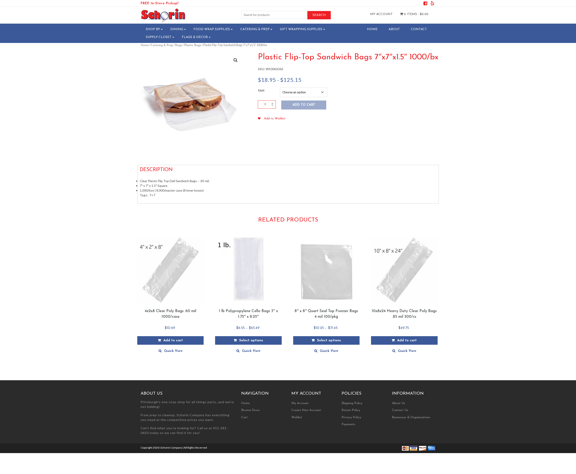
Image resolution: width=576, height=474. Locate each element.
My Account (381, 14)
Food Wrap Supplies (212, 29)
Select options (251, 340)
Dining (176, 29)
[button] (236, 60)
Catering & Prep (255, 29)
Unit (261, 90)
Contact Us (400, 410)
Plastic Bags (192, 45)
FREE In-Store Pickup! (159, 3)
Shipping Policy (352, 403)
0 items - (415, 14)
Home (372, 29)
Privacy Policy (351, 417)
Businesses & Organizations (411, 417)
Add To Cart (303, 105)
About (394, 29)
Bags (178, 45)
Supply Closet (158, 37)
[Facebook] (425, 4)
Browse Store (250, 410)
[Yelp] (432, 4)
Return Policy (351, 410)
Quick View (173, 351)
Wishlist (296, 417)
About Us (398, 403)
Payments (348, 424)
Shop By (153, 29)
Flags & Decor (195, 37)
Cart (244, 417)
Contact (419, 29)
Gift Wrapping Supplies (301, 29)
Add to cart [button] (173, 340)
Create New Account (306, 410)
